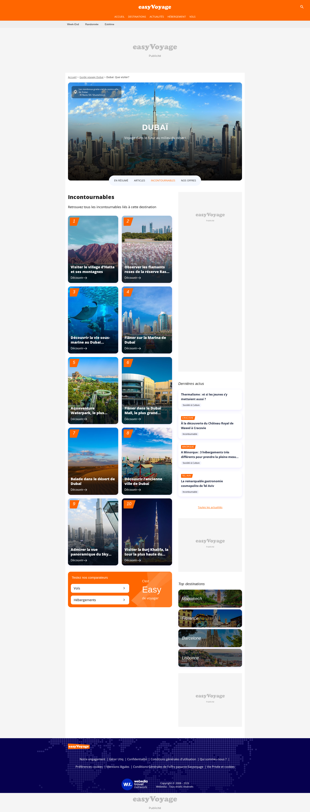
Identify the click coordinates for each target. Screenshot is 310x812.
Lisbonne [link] (190, 657)
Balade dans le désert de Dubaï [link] (93, 481)
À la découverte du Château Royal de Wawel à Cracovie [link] (207, 425)
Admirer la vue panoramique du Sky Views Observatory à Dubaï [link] (90, 556)
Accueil (72, 77)
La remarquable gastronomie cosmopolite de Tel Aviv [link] (202, 483)
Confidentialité (137, 759)
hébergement (177, 16)
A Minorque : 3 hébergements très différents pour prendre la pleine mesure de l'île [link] (210, 457)
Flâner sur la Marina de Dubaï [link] (145, 340)
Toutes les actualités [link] (210, 507)
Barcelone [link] (191, 638)
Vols (100, 588)
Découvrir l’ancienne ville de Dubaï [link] (143, 481)
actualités (157, 16)
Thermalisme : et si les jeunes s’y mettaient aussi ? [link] (204, 396)
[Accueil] (155, 6)
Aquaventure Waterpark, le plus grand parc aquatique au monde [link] (93, 415)
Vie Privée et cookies (221, 767)
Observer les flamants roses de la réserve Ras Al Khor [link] (145, 272)
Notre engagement (92, 759)
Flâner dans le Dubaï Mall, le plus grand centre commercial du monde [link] (145, 415)
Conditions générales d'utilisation (173, 759)
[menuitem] (73, 24)
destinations (137, 16)
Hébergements (100, 600)
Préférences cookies (89, 767)
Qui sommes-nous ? (213, 759)
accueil (119, 16)
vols (192, 16)
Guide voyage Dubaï (91, 77)
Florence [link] (190, 618)
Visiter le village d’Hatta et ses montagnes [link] (92, 269)
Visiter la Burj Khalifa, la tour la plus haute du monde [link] (146, 554)
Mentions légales (118, 767)
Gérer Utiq (116, 759)
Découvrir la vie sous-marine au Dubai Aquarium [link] (90, 342)
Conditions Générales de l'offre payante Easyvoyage (168, 767)
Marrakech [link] (192, 598)
